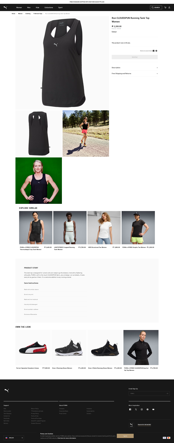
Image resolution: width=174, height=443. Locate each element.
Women (20, 13)
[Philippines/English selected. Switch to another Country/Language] (14, 437)
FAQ (5, 408)
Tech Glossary (7, 413)
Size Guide (6, 418)
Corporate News (63, 411)
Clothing (27, 13)
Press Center (63, 413)
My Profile (6, 421)
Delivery (6, 423)
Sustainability (90, 411)
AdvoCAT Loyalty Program (38, 421)
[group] (35, 231)
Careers (89, 413)
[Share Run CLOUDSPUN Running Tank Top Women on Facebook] (153, 50)
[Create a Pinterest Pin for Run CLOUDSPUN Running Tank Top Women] (156, 50)
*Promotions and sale (37, 411)
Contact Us (7, 416)
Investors (89, 408)
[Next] (152, 231)
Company (61, 408)
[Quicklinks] (169, 7)
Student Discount (36, 423)
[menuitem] (19, 7)
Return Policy (35, 408)
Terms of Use (34, 416)
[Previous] (22, 231)
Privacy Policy (35, 413)
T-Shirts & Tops (37, 13)
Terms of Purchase (36, 418)
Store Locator (7, 411)
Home (13, 13)
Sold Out (134, 57)
